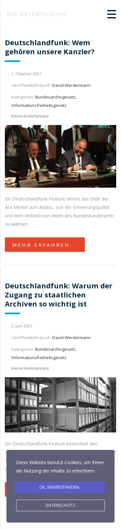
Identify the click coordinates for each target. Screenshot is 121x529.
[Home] (37, 14)
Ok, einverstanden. (59, 487)
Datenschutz (61, 505)
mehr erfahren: (42, 245)
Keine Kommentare (30, 116)
